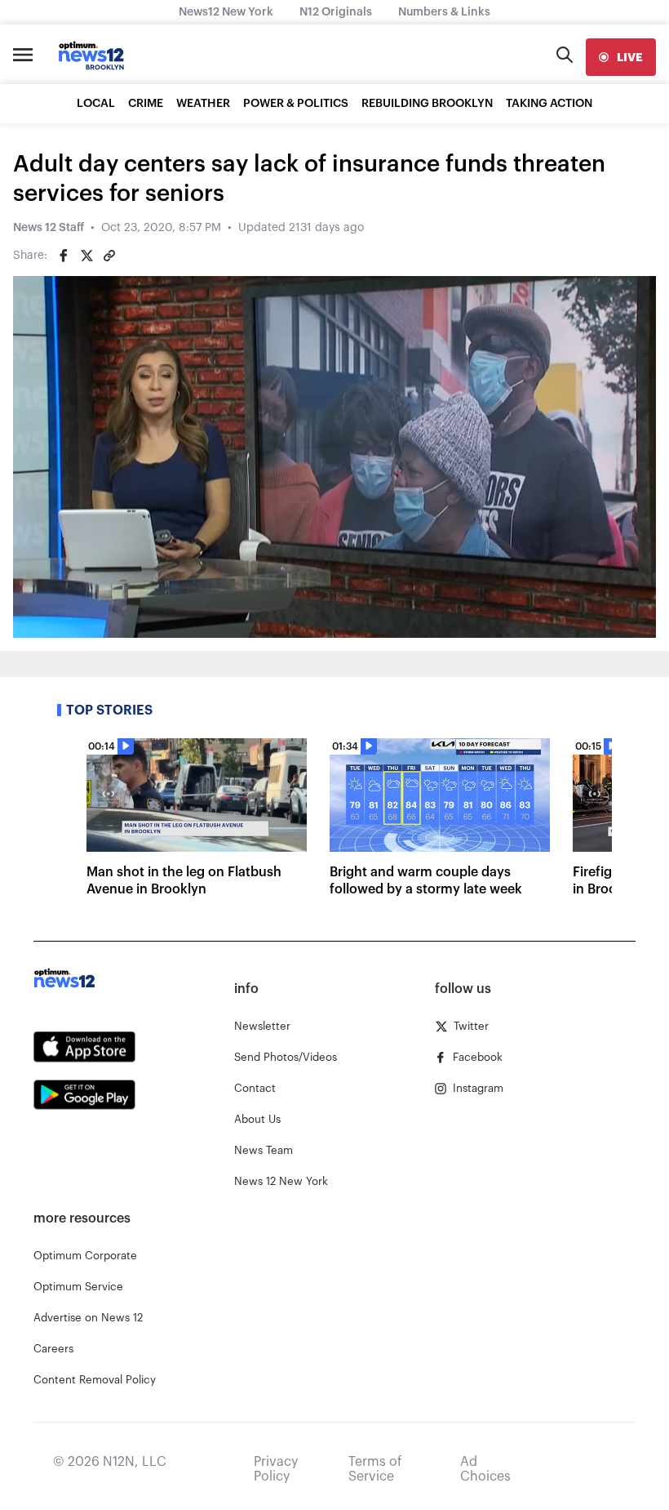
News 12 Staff (48, 228)
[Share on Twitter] (86, 255)
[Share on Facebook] (63, 255)
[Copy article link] (109, 255)
